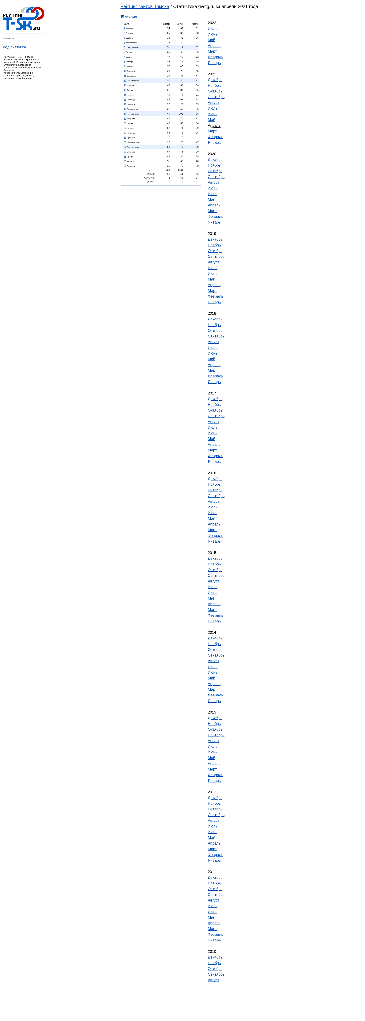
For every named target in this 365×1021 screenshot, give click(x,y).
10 (125, 71)
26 (125, 147)
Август (213, 102)
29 (125, 161)
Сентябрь (216, 97)
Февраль (215, 57)
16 (125, 99)
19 (125, 113)
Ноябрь (214, 85)
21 (125, 123)
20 (125, 118)
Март (212, 51)
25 (125, 142)
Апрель (214, 45)
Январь (214, 63)
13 (125, 85)
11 (125, 75)
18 (125, 109)
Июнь (212, 34)
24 (125, 137)
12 (125, 80)
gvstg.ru (131, 16)
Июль (212, 28)
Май (211, 40)
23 (125, 132)
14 (125, 90)
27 (125, 151)
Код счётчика (14, 47)
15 (125, 94)
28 (125, 156)
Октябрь (215, 91)
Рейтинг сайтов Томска (145, 6)
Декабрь (215, 80)
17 (125, 104)
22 (125, 128)
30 (125, 166)
